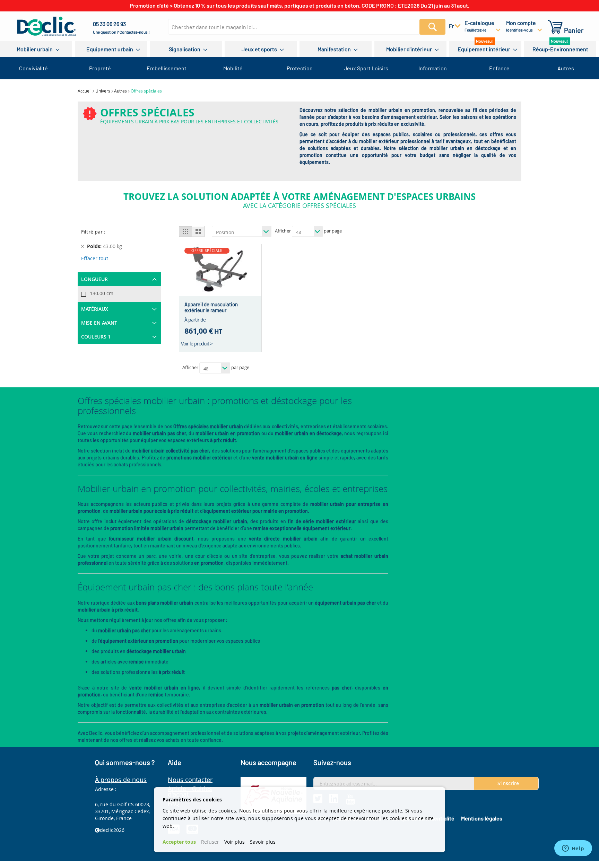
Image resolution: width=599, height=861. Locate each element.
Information (432, 68)
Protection (300, 68)
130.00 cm (101, 293)
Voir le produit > (196, 343)
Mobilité (233, 68)
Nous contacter (190, 779)
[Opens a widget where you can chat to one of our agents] (573, 849)
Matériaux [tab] (94, 309)
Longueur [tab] (94, 279)
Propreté (100, 68)
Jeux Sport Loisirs (366, 68)
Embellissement (166, 68)
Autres (565, 68)
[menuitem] (36, 49)
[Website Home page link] (46, 26)
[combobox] (301, 27)
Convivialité (33, 68)
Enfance (499, 68)
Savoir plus (263, 841)
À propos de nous (121, 779)
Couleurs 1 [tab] (96, 336)
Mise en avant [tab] (99, 322)
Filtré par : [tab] (93, 231)
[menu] (299, 49)
